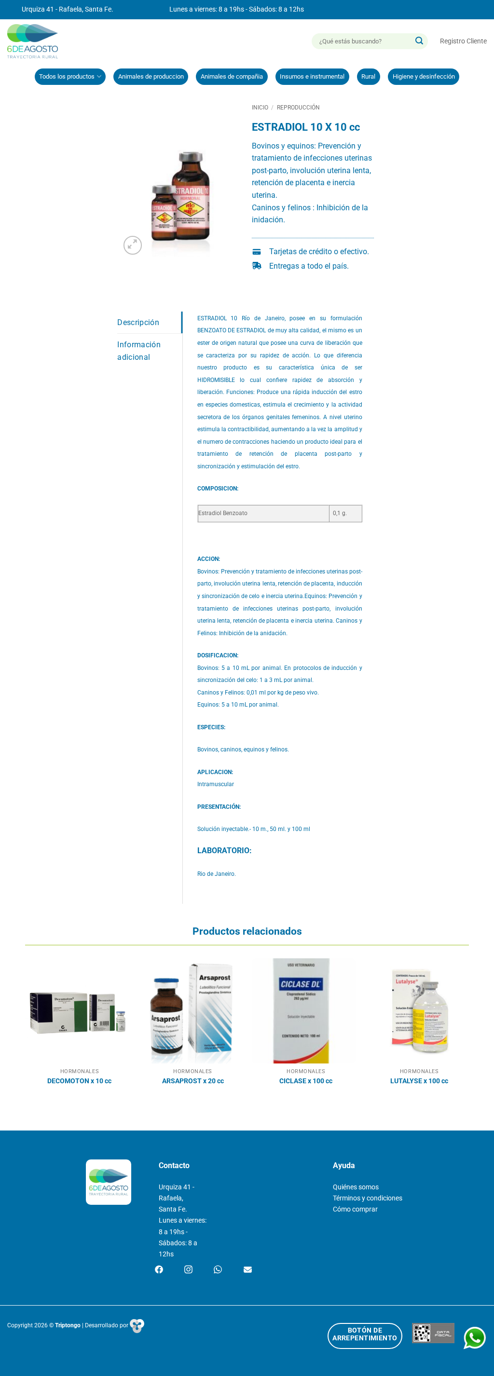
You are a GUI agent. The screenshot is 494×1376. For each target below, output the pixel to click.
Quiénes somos (356, 1187)
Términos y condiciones (367, 1198)
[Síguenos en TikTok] (218, 1270)
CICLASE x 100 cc (305, 1081)
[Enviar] (419, 41)
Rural (368, 76)
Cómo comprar (355, 1209)
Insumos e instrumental (312, 76)
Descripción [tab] (138, 322)
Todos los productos (67, 76)
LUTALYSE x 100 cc (419, 1081)
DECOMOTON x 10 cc (79, 1081)
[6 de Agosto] (37, 41)
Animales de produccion (151, 76)
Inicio (260, 107)
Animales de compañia (232, 76)
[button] (463, 41)
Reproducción (298, 107)
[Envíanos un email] (248, 1270)
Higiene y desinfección (424, 76)
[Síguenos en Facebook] (159, 1270)
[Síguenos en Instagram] (188, 1270)
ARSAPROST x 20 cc (193, 1081)
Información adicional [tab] (139, 351)
